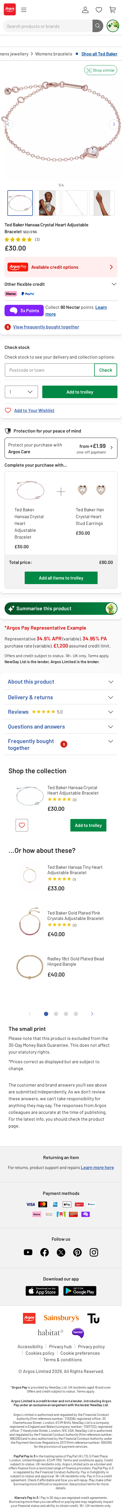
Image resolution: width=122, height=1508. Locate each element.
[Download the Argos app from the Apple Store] (42, 1294)
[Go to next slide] (114, 124)
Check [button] (105, 370)
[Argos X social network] (61, 1252)
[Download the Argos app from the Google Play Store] (79, 1294)
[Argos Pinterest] (77, 1252)
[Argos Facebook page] (44, 1252)
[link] (61, 325)
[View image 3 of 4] (74, 203)
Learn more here (97, 1167)
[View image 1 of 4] (20, 203)
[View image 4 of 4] (101, 203)
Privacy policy (91, 1346)
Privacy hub (60, 1346)
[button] (100, 70)
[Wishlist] (99, 10)
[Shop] (23, 10)
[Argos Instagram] (94, 1252)
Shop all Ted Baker (99, 53)
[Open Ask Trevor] (113, 26)
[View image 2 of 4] (47, 203)
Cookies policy (40, 1353)
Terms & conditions (62, 1359)
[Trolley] (112, 10)
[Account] (85, 10)
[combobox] (47, 26)
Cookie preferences (80, 1353)
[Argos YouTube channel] (28, 1252)
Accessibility (30, 1346)
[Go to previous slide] (8, 124)
